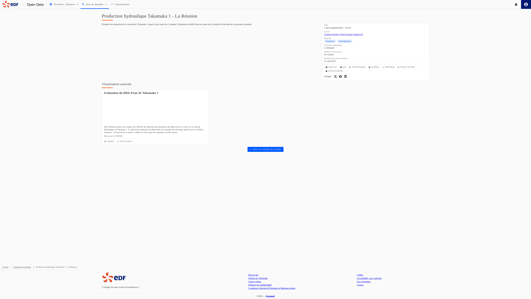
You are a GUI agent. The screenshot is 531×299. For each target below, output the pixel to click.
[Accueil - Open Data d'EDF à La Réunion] (22, 4)
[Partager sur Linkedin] (345, 76)
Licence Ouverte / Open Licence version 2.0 (343, 34)
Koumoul (270, 296)
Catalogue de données (22, 267)
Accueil (5, 267)
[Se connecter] (526, 4)
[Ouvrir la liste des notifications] (516, 4)
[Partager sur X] (335, 76)
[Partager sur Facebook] (340, 76)
